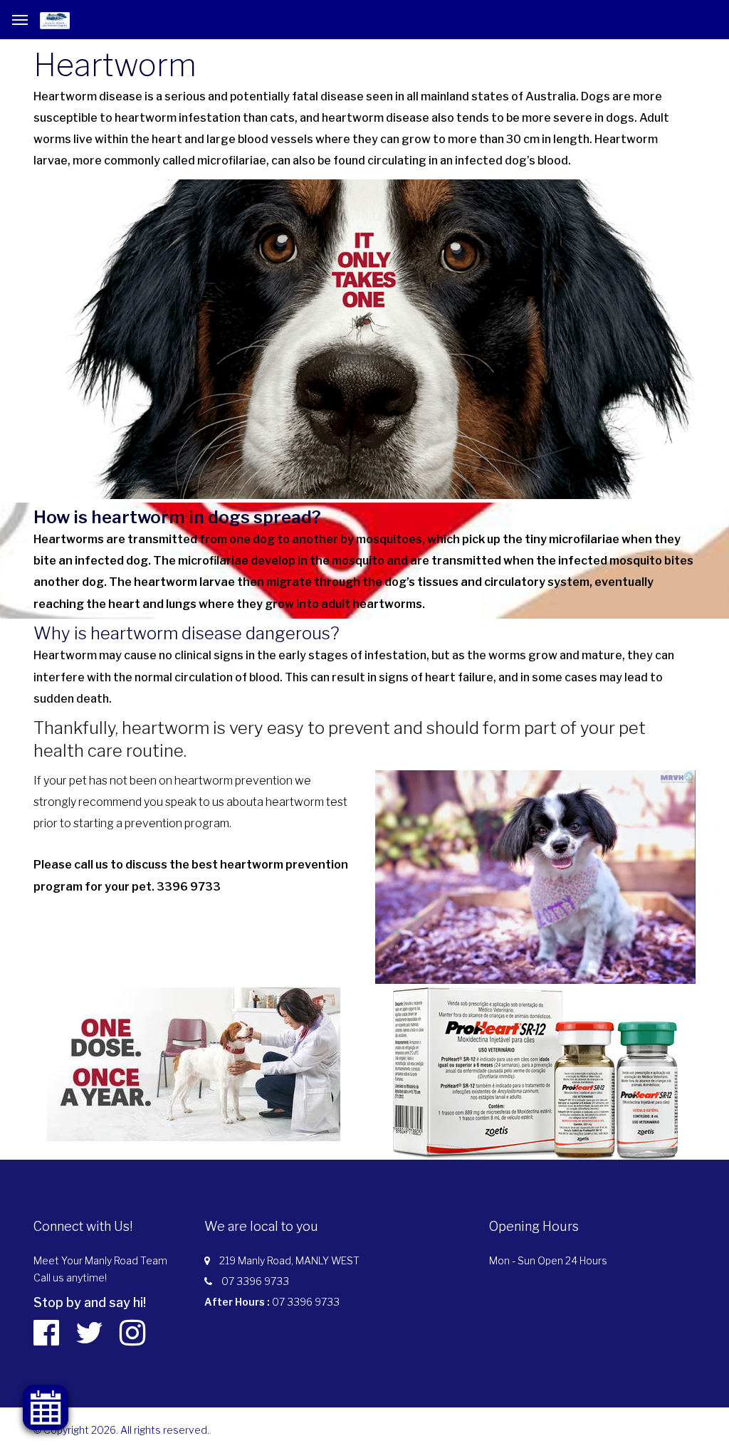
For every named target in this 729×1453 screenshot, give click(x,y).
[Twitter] (96, 1332)
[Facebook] (53, 1332)
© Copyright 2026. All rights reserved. (121, 1430)
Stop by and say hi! (89, 1302)
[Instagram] (139, 1332)
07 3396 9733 (255, 1281)
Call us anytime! (70, 1277)
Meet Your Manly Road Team (100, 1260)
